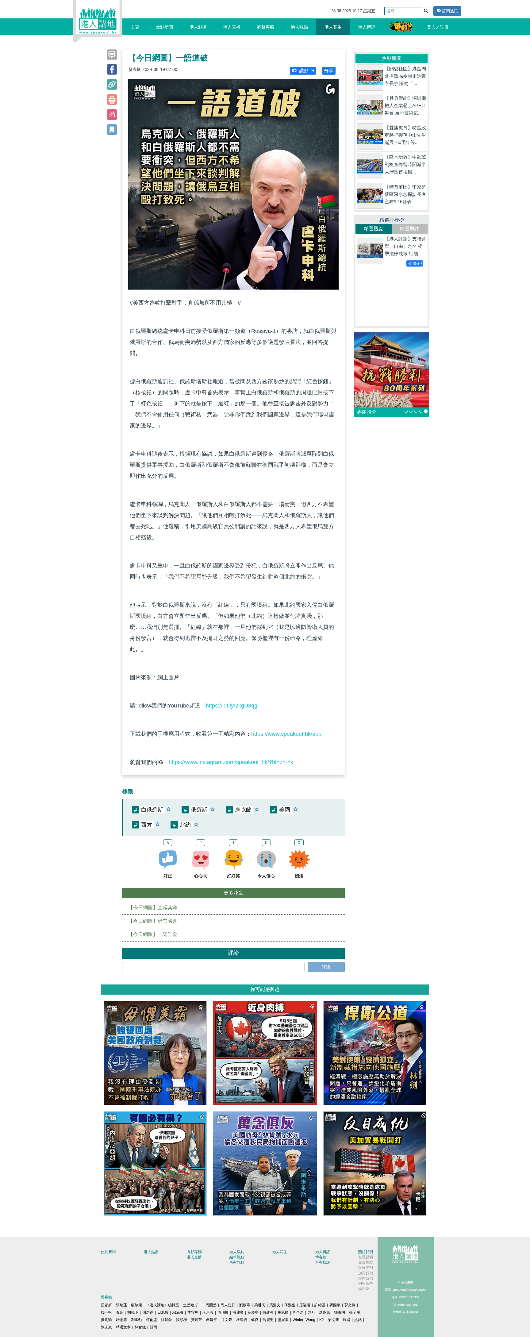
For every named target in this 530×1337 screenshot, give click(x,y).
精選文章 (123, 1327)
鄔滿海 (177, 1312)
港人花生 (333, 27)
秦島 (119, 1312)
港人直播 (231, 27)
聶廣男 (268, 1320)
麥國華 (334, 1305)
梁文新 (333, 1320)
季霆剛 (192, 1312)
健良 (255, 1320)
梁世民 (259, 1305)
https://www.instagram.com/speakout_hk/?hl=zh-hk (231, 762)
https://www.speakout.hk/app (286, 734)
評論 (326, 967)
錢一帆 (106, 1312)
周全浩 (298, 1312)
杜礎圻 (241, 1320)
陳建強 (268, 1312)
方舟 (311, 1312)
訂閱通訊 (449, 11)
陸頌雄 (181, 1320)
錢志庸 (121, 1320)
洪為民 (324, 1312)
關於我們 (365, 1252)
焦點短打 (190, 1305)
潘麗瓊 (238, 1312)
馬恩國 (283, 1312)
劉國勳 (136, 1320)
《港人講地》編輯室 (162, 1305)
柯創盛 (151, 1320)
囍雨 (153, 1327)
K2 (321, 1320)
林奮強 (140, 1327)
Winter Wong (304, 1320)
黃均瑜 (106, 1320)
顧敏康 (136, 1305)
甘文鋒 (226, 1320)
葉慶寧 (253, 1312)
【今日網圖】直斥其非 (152, 907)
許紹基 (319, 1305)
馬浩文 (274, 1305)
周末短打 (228, 1305)
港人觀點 (299, 27)
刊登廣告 (365, 1283)
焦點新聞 (164, 27)
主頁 (135, 27)
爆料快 (363, 1289)
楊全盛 (354, 1312)
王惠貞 (207, 1312)
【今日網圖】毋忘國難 (152, 921)
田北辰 (162, 1312)
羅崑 (346, 1320)
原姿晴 (304, 1305)
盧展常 (283, 1320)
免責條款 (365, 1262)
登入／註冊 (437, 27)
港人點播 (198, 27)
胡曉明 (132, 1312)
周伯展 (223, 1312)
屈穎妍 (106, 1305)
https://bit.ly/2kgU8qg (231, 706)
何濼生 (289, 1305)
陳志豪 (106, 1327)
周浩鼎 (147, 1312)
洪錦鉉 (166, 1320)
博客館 (320, 1257)
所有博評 (322, 1262)
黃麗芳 (196, 1320)
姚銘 (358, 1320)
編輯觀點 (236, 1257)
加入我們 (365, 1273)
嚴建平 (211, 1320)
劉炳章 (244, 1305)
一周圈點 (209, 1305)
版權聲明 (365, 1267)
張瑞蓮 (121, 1305)
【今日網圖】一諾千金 (152, 934)
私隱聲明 (365, 1257)
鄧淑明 (339, 1312)
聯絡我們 (365, 1278)
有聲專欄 (265, 27)
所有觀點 (236, 1262)
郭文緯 (349, 1305)
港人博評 (366, 27)
